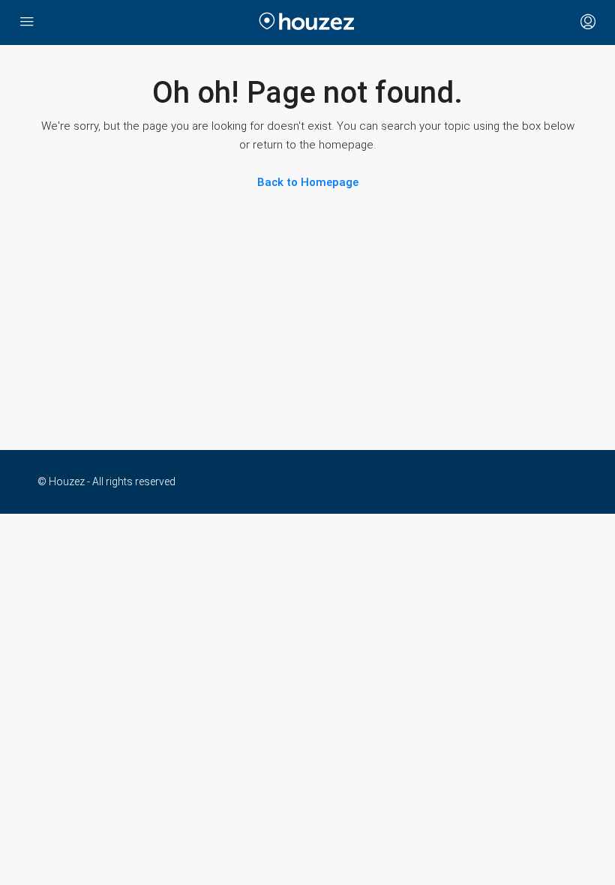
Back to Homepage (307, 182)
